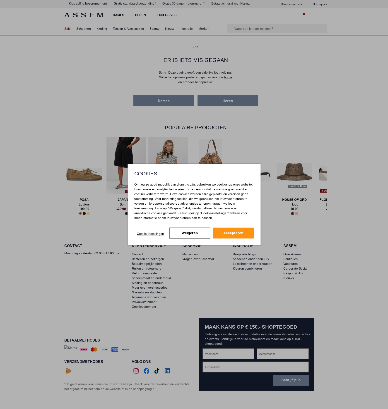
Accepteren (233, 233)
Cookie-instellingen (150, 233)
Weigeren (190, 233)
